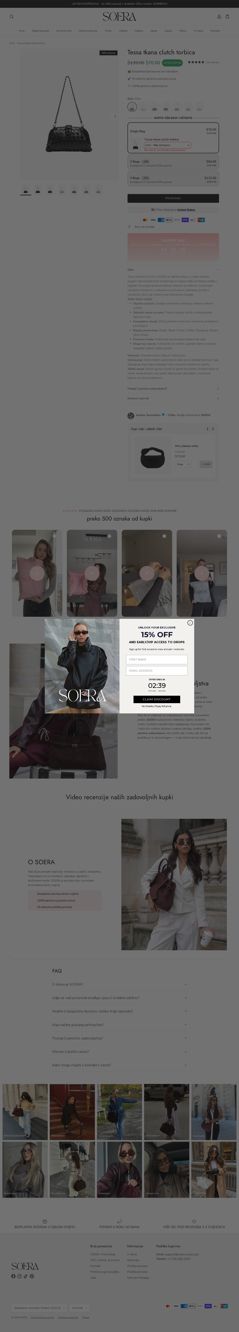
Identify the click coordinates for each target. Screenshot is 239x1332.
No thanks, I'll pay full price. (157, 706)
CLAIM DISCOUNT (157, 699)
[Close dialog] (190, 622)
